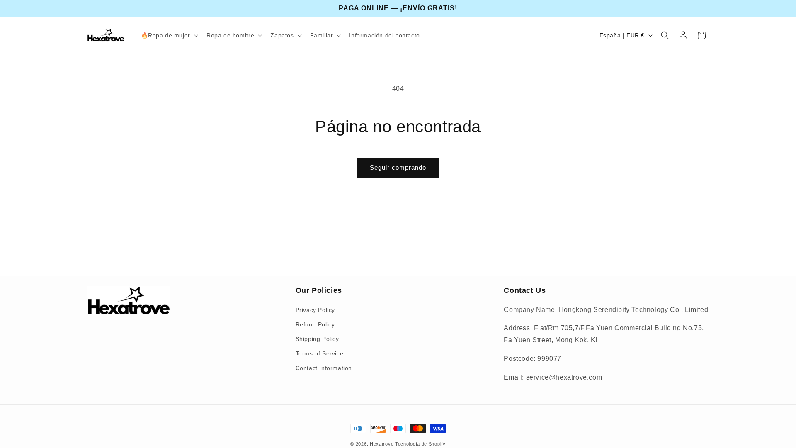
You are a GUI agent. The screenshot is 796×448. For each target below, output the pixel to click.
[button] (168, 35)
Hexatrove (381, 443)
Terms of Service (320, 353)
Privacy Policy (315, 310)
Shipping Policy (317, 339)
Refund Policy (315, 324)
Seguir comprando (398, 167)
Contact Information (324, 368)
